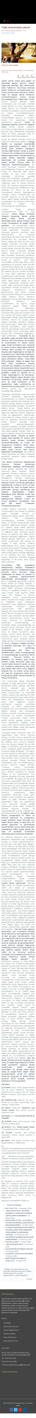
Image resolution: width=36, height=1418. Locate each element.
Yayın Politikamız (10, 1337)
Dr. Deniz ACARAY (12, 65)
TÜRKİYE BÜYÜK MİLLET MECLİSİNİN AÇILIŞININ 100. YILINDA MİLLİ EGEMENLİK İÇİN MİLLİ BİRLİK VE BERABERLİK (19, 1213)
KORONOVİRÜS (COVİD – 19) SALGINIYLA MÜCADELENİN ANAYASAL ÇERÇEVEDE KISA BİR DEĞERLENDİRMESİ (20, 1222)
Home (3, 30)
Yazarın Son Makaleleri (14, 1205)
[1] (2, 1162)
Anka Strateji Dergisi (15, 70)
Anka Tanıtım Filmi (11, 1341)
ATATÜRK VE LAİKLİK (12, 1242)
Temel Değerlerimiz (11, 1330)
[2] (3, 1181)
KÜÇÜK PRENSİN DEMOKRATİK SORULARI (19, 1249)
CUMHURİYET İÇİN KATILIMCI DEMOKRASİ (19, 1254)
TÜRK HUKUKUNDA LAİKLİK (14, 1244)
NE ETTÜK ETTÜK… (12, 1208)
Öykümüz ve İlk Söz (11, 1326)
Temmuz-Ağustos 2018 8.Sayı (14, 30)
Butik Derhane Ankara (7, 1415)
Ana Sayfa (7, 1323)
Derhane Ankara (20, 1415)
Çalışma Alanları (10, 1334)
